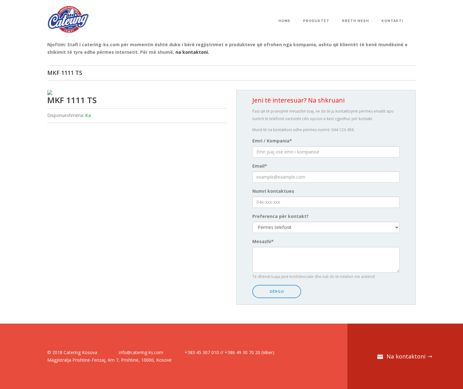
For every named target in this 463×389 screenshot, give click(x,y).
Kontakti (392, 21)
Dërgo (277, 292)
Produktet (316, 21)
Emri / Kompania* (272, 141)
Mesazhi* (263, 241)
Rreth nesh (355, 21)
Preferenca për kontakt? (280, 216)
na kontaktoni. (192, 52)
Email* (259, 166)
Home (284, 21)
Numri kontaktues (273, 191)
